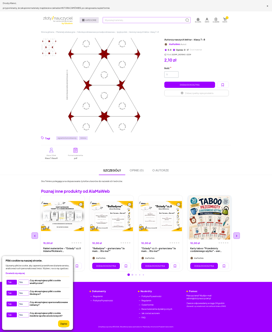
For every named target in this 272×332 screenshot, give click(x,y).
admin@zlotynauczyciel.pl (198, 298)
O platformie (148, 304)
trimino (83, 138)
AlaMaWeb (177, 44)
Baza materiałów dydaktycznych (157, 309)
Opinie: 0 (180, 50)
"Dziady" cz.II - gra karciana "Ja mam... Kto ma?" (158, 249)
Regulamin (98, 296)
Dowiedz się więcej (15, 273)
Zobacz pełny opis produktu (199, 93)
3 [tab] (136, 275)
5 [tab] (143, 275)
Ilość (167, 68)
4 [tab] (139, 275)
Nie (21, 282)
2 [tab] (132, 275)
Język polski (122, 32)
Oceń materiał (195, 50)
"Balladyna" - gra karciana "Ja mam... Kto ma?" (108, 249)
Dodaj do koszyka (189, 84)
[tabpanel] (62, 233)
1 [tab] (128, 275)
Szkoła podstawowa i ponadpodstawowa (96, 32)
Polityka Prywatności (103, 300)
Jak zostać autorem (151, 313)
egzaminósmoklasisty (67, 138)
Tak (10, 282)
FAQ (143, 317)
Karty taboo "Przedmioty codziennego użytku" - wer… (206, 249)
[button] (207, 20)
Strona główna (47, 32)
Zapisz (63, 323)
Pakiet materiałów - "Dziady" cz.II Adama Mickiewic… (62, 249)
